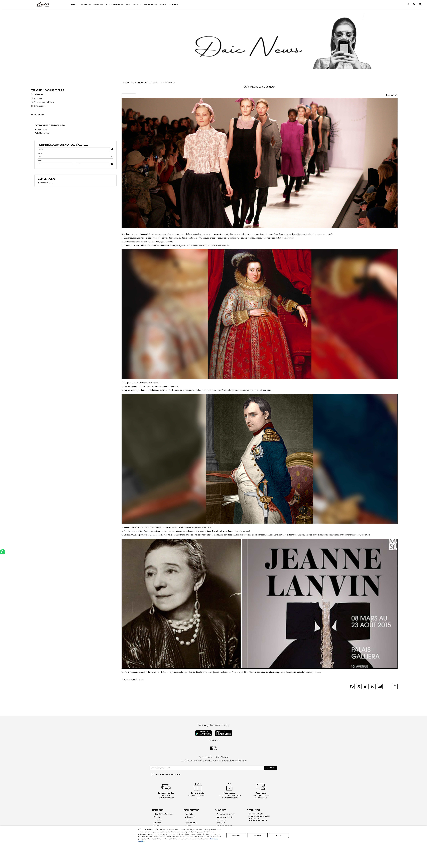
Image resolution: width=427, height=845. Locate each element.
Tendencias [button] (38, 94)
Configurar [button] (236, 835)
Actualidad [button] (38, 98)
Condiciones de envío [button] (225, 817)
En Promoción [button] (190, 817)
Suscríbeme (270, 768)
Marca (40, 153)
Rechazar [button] (257, 835)
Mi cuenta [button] (156, 817)
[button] (42, 4)
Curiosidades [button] (40, 106)
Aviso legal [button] (221, 823)
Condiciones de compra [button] (225, 814)
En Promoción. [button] (41, 130)
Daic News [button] (157, 823)
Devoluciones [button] (222, 820)
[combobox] (75, 157)
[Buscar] (111, 149)
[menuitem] (74, 3)
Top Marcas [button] (157, 820)
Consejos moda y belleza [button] (44, 102)
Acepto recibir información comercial (167, 774)
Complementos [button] (190, 823)
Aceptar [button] (279, 835)
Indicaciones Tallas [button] (45, 183)
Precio (40, 160)
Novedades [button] (189, 814)
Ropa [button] (187, 820)
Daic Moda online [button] (42, 133)
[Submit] (111, 164)
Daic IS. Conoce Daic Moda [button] (163, 814)
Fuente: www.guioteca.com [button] (133, 679)
